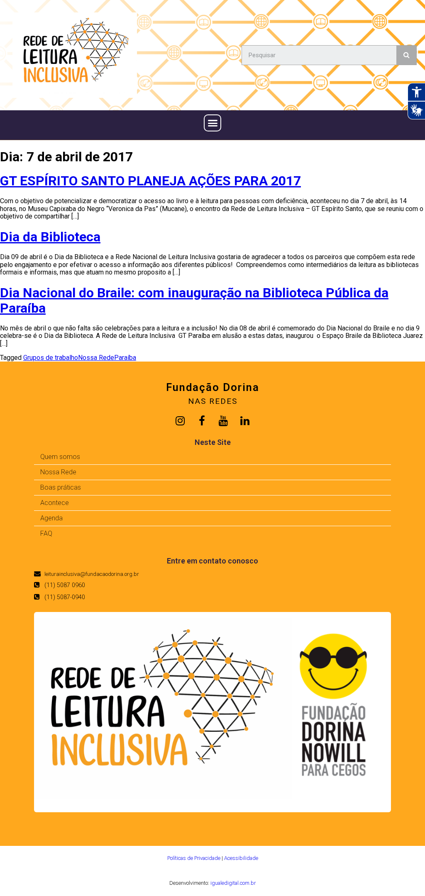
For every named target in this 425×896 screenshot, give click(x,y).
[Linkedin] (244, 420)
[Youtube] (223, 420)
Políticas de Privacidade (193, 858)
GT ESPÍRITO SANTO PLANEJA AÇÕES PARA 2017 (150, 181)
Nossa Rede (96, 358)
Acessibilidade (241, 858)
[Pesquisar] (406, 55)
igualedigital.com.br (233, 883)
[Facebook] (201, 420)
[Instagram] (180, 420)
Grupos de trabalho (50, 358)
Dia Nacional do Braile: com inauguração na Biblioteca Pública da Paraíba (194, 300)
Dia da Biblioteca (50, 237)
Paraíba (125, 358)
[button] (212, 123)
